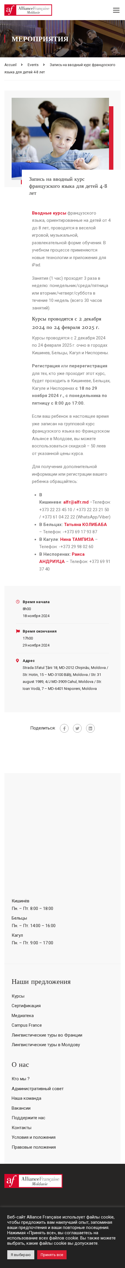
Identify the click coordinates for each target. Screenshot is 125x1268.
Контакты (21, 1127)
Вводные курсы (49, 213)
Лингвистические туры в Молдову (46, 1044)
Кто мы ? (21, 1078)
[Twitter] (77, 728)
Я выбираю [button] (21, 1255)
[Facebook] (64, 728)
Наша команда (26, 1098)
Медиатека (23, 1015)
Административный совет (38, 1088)
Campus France (27, 1025)
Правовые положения (34, 1147)
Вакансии (21, 1108)
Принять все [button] (52, 1255)
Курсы (18, 996)
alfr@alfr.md (76, 502)
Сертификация (26, 1005)
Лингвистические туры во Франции (47, 1035)
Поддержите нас (28, 1117)
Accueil (10, 65)
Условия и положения (34, 1137)
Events (33, 65)
